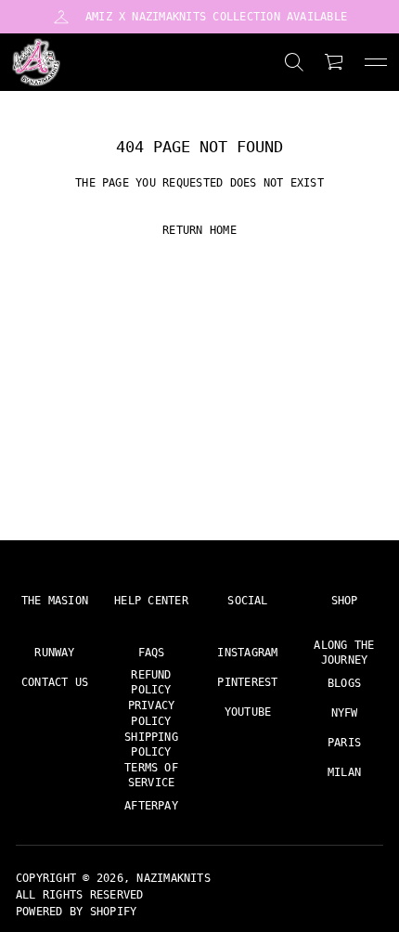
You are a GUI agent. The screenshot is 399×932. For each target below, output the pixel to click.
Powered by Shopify (76, 911)
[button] (294, 62)
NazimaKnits (173, 878)
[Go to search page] (294, 62)
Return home (199, 230)
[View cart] (335, 62)
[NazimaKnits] (36, 62)
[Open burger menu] (376, 62)
